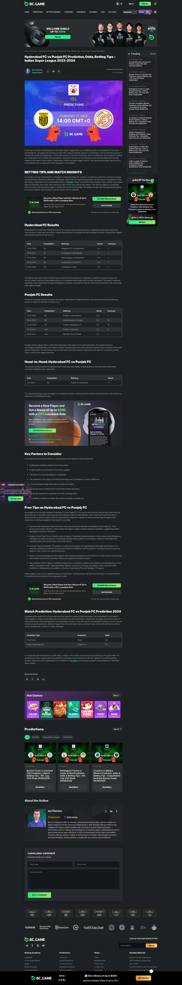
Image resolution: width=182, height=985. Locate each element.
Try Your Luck (16, 498)
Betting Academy (54, 12)
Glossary (93, 12)
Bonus (141, 12)
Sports (27, 964)
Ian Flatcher (37, 70)
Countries (68, 12)
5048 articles (72, 817)
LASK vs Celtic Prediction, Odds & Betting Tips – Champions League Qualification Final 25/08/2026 (140, 164)
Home (27, 12)
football (70, 182)
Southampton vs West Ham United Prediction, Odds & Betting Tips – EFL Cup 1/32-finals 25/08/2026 (139, 149)
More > (116, 695)
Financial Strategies (31, 970)
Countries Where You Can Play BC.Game (143, 967)
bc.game (74, 660)
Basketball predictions (67, 967)
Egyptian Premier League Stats (140, 957)
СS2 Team (112, 12)
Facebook (59, 71)
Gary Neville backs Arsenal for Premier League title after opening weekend (140, 64)
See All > (153, 54)
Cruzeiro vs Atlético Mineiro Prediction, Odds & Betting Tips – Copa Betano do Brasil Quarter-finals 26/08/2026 (140, 106)
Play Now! (145, 978)
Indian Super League (51, 737)
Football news (99, 967)
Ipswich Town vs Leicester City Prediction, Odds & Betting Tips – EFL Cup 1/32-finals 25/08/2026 (140, 77)
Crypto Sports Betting (32, 960)
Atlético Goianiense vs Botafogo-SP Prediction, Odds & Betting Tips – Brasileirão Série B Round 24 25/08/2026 (140, 135)
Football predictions (66, 960)
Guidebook (81, 12)
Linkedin (53, 71)
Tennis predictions (66, 964)
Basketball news (100, 960)
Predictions (38, 12)
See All (116, 729)
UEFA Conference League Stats (140, 960)
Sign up (151, 945)
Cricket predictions (66, 970)
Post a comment (39, 895)
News (141, 59)
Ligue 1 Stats (133, 964)
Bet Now (142, 222)
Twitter (48, 71)
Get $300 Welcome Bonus (106, 199)
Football (35, 737)
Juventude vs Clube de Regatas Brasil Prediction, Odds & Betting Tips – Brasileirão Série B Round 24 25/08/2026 (140, 120)
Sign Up (145, 4)
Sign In (131, 4)
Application (127, 12)
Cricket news (98, 964)
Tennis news (98, 970)
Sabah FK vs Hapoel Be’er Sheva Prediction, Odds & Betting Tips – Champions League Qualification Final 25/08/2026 (142, 208)
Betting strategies (31, 967)
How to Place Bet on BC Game (139, 970)
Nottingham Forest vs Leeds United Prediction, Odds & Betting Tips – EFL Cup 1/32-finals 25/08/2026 (139, 92)
